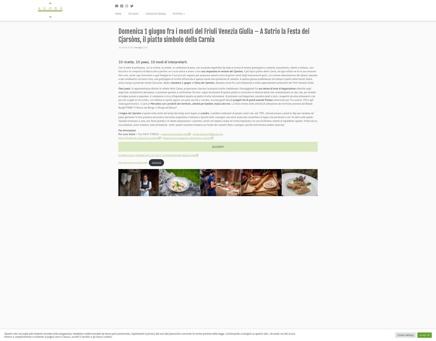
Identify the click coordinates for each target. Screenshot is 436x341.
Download (156, 162)
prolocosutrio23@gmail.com (208, 134)
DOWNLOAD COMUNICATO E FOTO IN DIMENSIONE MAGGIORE (157, 155)
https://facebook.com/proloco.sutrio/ (138, 138)
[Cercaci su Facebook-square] (122, 6)
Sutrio (144, 47)
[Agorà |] (50, 10)
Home (118, 13)
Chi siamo (133, 13)
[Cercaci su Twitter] (133, 6)
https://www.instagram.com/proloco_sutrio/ (187, 138)
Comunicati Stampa (155, 13)
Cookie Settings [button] (405, 335)
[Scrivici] (117, 6)
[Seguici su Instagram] (127, 6)
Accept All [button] (424, 335)
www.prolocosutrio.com (175, 134)
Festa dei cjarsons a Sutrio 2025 (132, 162)
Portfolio (178, 13)
